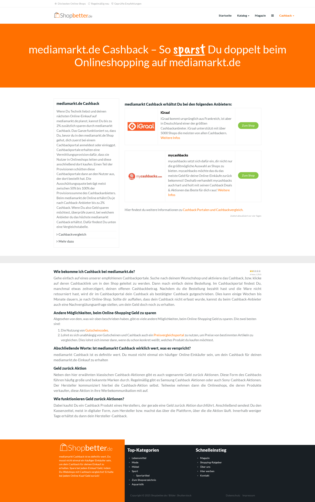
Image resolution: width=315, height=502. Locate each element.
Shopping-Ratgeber (211, 462)
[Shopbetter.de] (73, 15)
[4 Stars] (257, 271)
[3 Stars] (255, 271)
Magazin (260, 15)
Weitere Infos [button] (170, 138)
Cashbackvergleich (72, 234)
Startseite (225, 15)
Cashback (285, 15)
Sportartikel (143, 475)
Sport (135, 471)
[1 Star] (251, 271)
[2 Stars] (253, 271)
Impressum (248, 495)
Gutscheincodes (96, 330)
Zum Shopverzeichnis (144, 479)
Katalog (242, 15)
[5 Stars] (259, 271)
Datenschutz (233, 495)
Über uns (205, 466)
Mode (135, 462)
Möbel (135, 466)
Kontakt (204, 475)
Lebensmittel (139, 458)
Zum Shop (248, 125)
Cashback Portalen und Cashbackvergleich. (213, 210)
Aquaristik (138, 484)
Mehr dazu (66, 241)
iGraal (165, 113)
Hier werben (207, 471)
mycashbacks (178, 155)
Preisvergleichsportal (169, 335)
